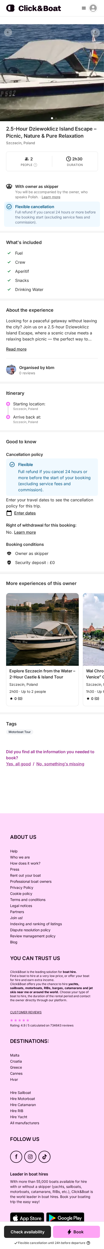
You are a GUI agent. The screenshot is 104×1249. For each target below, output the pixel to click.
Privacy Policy (21, 887)
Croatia (16, 1061)
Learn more (25, 532)
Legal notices (21, 905)
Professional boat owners (30, 881)
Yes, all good (18, 763)
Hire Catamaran (23, 1105)
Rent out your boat (25, 875)
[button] (52, 118)
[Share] (95, 32)
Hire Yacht (18, 1117)
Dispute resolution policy (30, 930)
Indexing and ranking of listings (36, 924)
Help (14, 851)
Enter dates (25, 513)
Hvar (14, 1079)
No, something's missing (60, 763)
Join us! (16, 918)
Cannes (16, 1073)
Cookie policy (21, 893)
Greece (16, 1067)
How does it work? (25, 863)
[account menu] (93, 8)
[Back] (8, 32)
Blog (13, 942)
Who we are (20, 857)
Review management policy (33, 936)
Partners (17, 912)
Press (14, 869)
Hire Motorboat (22, 1098)
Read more (16, 349)
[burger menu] (83, 8)
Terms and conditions (27, 899)
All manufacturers (24, 1123)
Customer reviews (26, 1012)
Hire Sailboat (20, 1092)
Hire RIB (16, 1111)
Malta (14, 1055)
